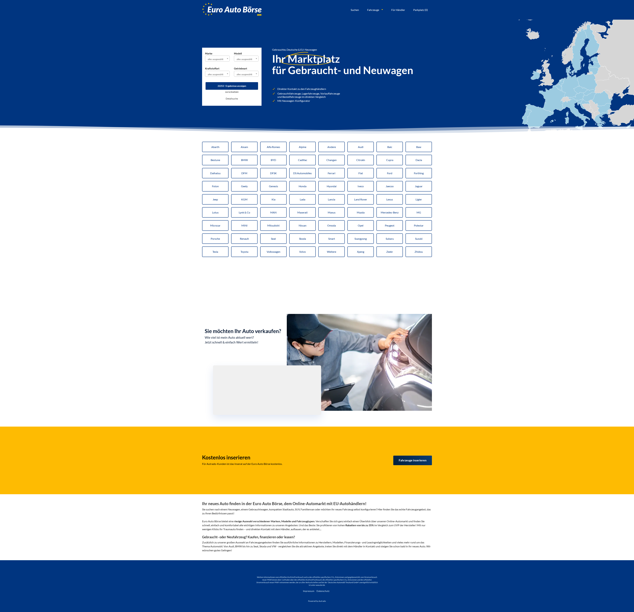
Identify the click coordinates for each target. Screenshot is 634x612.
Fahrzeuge (373, 9)
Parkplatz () (420, 9)
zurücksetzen (232, 91)
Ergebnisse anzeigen (232, 85)
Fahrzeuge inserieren (412, 460)
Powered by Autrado (317, 601)
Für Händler (398, 9)
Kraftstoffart (212, 68)
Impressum (308, 591)
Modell (238, 53)
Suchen (355, 9)
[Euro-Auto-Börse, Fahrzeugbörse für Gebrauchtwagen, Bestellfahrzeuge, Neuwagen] (232, 10)
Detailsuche (232, 98)
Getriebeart (240, 68)
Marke (208, 53)
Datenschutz (323, 591)
